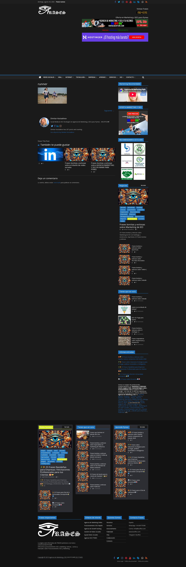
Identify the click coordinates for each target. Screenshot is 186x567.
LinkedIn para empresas (139, 411)
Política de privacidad (131, 561)
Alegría (43, 450)
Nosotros (110, 522)
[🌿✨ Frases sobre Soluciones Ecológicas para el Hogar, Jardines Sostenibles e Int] (120, 444)
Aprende (102, 77)
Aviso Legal (120, 561)
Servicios (112, 77)
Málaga (145, 399)
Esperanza (61, 455)
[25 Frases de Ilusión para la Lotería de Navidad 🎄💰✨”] (83, 473)
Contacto (130, 77)
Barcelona (128, 399)
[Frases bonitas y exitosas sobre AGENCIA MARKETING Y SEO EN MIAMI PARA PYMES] (102, 149)
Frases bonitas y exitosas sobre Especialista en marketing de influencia (98, 445)
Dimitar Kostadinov (128, 229)
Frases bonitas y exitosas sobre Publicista (98, 486)
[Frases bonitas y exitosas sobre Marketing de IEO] (133, 190)
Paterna (139, 396)
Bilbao (142, 401)
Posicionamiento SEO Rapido (93, 525)
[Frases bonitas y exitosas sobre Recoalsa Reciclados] (124, 256)
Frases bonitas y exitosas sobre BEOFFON (137, 248)
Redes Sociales (48, 77)
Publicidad (121, 412)
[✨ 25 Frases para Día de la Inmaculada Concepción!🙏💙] (45, 491)
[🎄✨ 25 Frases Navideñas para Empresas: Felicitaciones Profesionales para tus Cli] (55, 431)
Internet (68, 77)
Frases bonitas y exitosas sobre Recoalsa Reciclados (138, 258)
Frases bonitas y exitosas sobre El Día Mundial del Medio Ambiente (98, 465)
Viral (60, 77)
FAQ (108, 535)
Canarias (136, 401)
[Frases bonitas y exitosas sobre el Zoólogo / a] (125, 327)
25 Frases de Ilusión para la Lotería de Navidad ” (99, 475)
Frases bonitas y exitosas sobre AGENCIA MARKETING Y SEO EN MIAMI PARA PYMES (102, 166)
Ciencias (123, 210)
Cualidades (141, 210)
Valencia (141, 394)
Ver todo (143, 185)
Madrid (134, 399)
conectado (56, 182)
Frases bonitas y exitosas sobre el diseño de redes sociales (75, 165)
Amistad (49, 450)
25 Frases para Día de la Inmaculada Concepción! (60, 493)
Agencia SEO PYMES (90, 538)
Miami (125, 403)
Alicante (139, 399)
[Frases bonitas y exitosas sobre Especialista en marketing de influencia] (83, 442)
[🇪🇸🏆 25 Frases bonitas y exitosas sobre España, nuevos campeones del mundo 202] (120, 431)
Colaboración (111, 538)
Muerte (54, 459)
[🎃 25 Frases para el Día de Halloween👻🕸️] (120, 489)
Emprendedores (134, 212)
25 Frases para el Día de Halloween (136, 491)
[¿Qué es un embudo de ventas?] (125, 306)
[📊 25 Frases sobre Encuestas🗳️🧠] (45, 502)
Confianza (64, 453)
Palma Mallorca (128, 401)
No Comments (139, 300)
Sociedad (141, 219)
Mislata (120, 396)
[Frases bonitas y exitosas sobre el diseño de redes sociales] (76, 149)
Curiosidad (53, 455)
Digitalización (124, 212)
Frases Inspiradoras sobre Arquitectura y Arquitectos (138, 340)
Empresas (91, 77)
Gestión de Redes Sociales (92, 532)
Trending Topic (45, 463)
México (120, 403)
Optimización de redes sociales (128, 406)
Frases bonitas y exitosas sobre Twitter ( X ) (139, 269)
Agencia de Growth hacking (92, 529)
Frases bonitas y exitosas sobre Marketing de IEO (132, 225)
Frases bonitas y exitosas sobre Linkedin (139, 279)
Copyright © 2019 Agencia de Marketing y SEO (52, 557)
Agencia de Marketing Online (93, 522)
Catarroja (121, 399)
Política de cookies (143, 561)
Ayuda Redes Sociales (91, 535)
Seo (121, 77)
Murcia (120, 401)
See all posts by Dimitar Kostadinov (62, 132)
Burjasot (126, 396)
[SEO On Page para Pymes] (125, 317)
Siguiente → (109, 110)
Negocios (123, 219)
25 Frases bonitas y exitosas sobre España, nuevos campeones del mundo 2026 (136, 435)
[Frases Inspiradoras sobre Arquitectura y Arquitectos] (125, 338)
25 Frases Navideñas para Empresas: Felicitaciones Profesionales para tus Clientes (132, 368)
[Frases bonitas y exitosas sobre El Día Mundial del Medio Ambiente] (83, 463)
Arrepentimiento (45, 453)
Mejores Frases (139, 216)
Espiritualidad (45, 457)
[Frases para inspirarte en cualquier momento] (40, 77)
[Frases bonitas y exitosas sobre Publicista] (83, 484)
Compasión (56, 453)
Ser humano (51, 461)
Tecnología (80, 77)
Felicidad (53, 457)
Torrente (133, 396)
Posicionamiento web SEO (132, 409)
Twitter (122, 221)
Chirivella (127, 398)
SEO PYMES (79, 557)
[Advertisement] (93, 60)
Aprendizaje (131, 207)
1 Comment (97, 469)
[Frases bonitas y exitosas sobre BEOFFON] (124, 245)
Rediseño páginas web (134, 404)
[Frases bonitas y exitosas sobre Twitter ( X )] (124, 267)
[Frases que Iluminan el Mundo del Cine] (83, 431)
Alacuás (138, 398)
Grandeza (61, 457)
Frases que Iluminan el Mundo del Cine (97, 433)
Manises (120, 398)
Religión (43, 461)
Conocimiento (131, 210)
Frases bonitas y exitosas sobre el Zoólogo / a (137, 330)
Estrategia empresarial (127, 216)
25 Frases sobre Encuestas (128, 379)
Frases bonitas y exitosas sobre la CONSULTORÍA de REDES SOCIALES (98, 455)
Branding (139, 207)
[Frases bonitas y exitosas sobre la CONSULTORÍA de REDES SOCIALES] (83, 452)
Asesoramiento (111, 529)
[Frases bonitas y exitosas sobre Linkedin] (124, 277)
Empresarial (124, 214)
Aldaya (133, 398)
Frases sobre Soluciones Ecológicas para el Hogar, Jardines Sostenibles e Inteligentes (136, 447)
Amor (55, 450)
